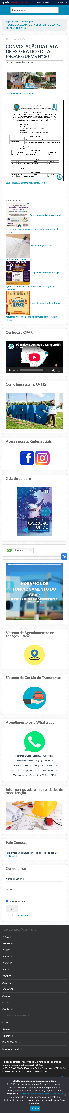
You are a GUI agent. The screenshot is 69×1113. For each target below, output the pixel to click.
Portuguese (17, 550)
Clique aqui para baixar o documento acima (25, 182)
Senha (9, 889)
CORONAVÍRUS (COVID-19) (20, 3)
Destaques (27, 21)
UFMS (5, 1022)
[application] (34, 357)
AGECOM (7, 1008)
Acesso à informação (43, 2)
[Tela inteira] (59, 370)
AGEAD (6, 995)
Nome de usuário (15, 878)
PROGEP (7, 963)
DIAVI (5, 1002)
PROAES (6, 936)
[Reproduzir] (10, 370)
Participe (60, 2)
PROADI (6, 969)
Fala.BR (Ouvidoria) (11, 1042)
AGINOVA (7, 989)
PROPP (6, 950)
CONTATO (11, 856)
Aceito (35, 1108)
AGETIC (6, 982)
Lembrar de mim (16, 900)
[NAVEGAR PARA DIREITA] (66, 3)
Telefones (7, 1035)
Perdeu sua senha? (21, 915)
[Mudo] (54, 370)
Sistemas (7, 1029)
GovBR (6, 2)
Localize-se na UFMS (12, 1048)
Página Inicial (11, 21)
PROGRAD (8, 943)
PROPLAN (7, 956)
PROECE (6, 976)
